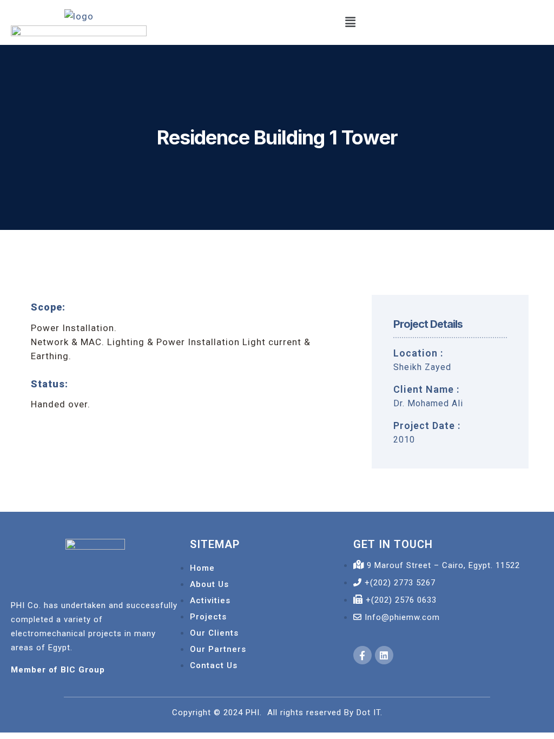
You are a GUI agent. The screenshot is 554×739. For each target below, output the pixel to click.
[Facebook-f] (362, 655)
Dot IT (368, 712)
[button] (350, 22)
